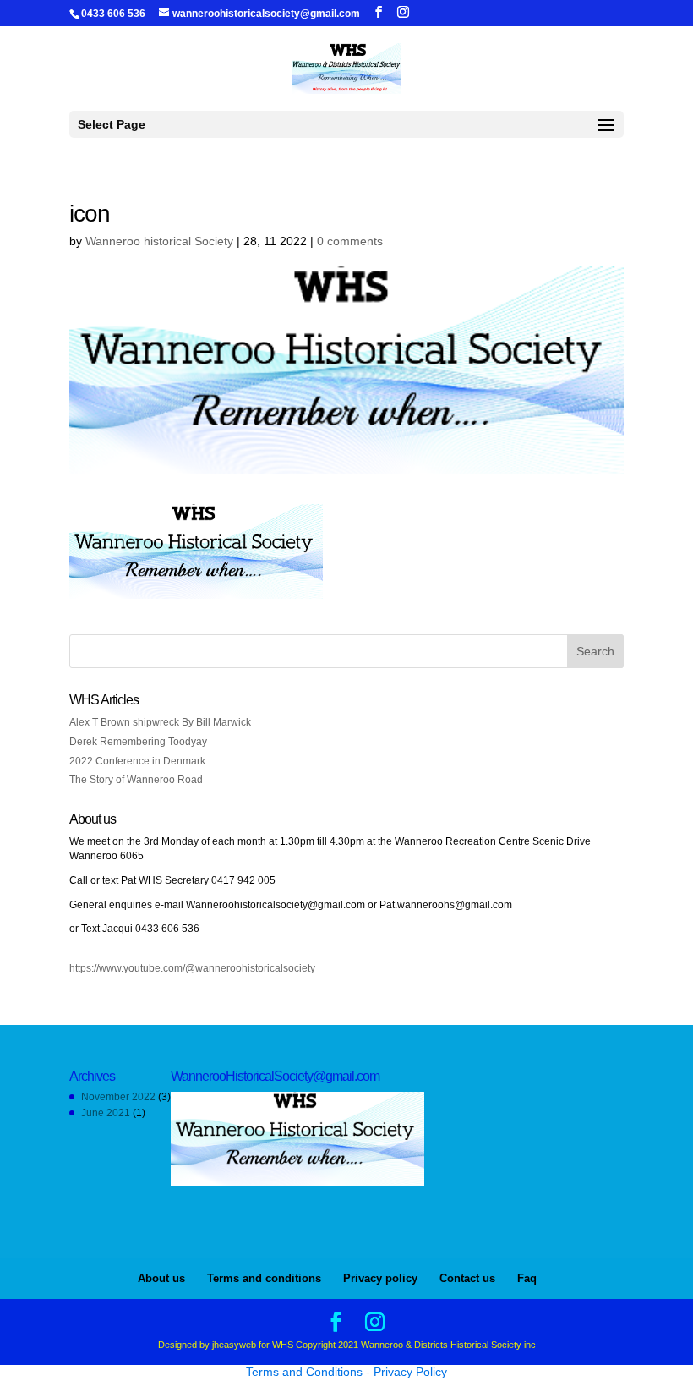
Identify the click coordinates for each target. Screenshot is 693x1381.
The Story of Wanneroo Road (136, 780)
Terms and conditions (264, 1278)
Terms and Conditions (304, 1371)
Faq (527, 1278)
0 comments (350, 241)
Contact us (467, 1278)
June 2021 (105, 1113)
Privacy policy (380, 1278)
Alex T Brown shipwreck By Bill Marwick (160, 722)
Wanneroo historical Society (159, 241)
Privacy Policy (410, 1371)
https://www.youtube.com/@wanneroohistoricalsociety (192, 968)
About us (161, 1278)
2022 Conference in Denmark (137, 761)
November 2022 (118, 1097)
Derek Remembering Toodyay (138, 742)
